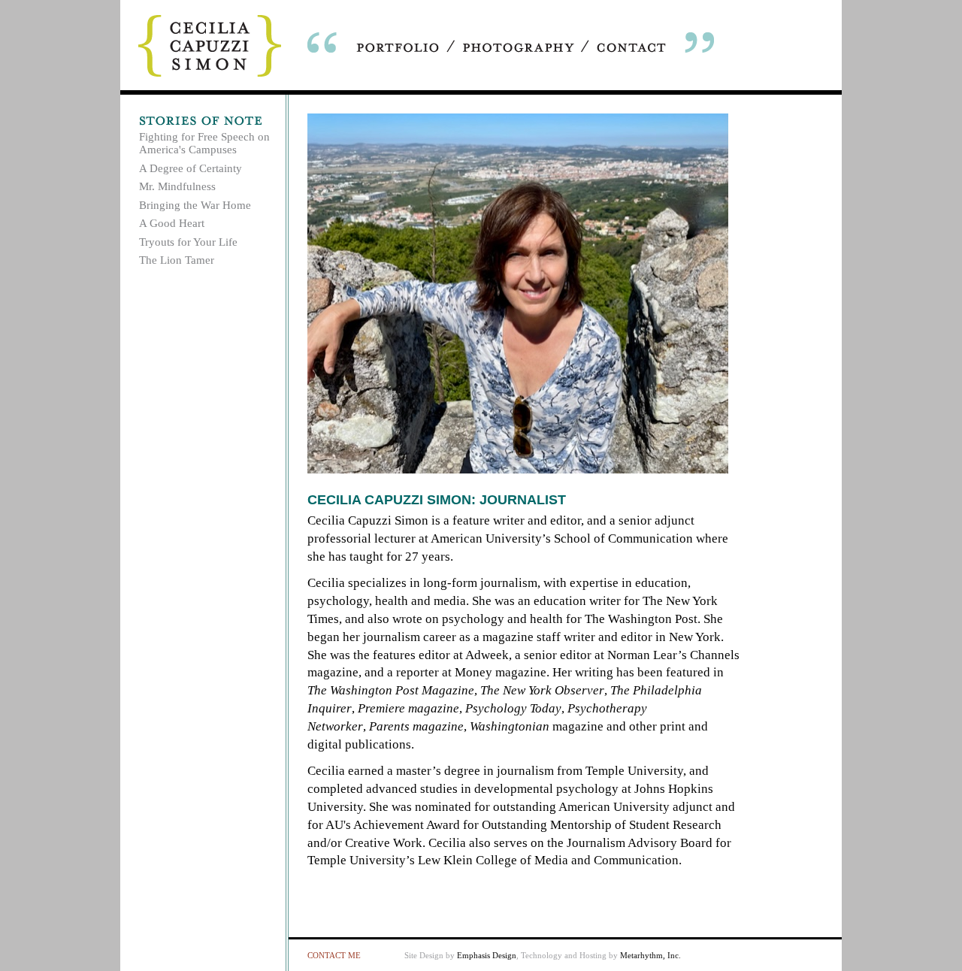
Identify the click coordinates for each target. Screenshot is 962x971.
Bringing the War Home (195, 205)
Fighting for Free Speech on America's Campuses (204, 143)
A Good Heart (171, 223)
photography (518, 48)
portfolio (398, 48)
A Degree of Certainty (190, 168)
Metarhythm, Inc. (650, 955)
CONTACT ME (334, 955)
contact (631, 48)
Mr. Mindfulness (177, 186)
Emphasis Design (486, 955)
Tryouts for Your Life (188, 242)
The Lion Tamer (176, 260)
